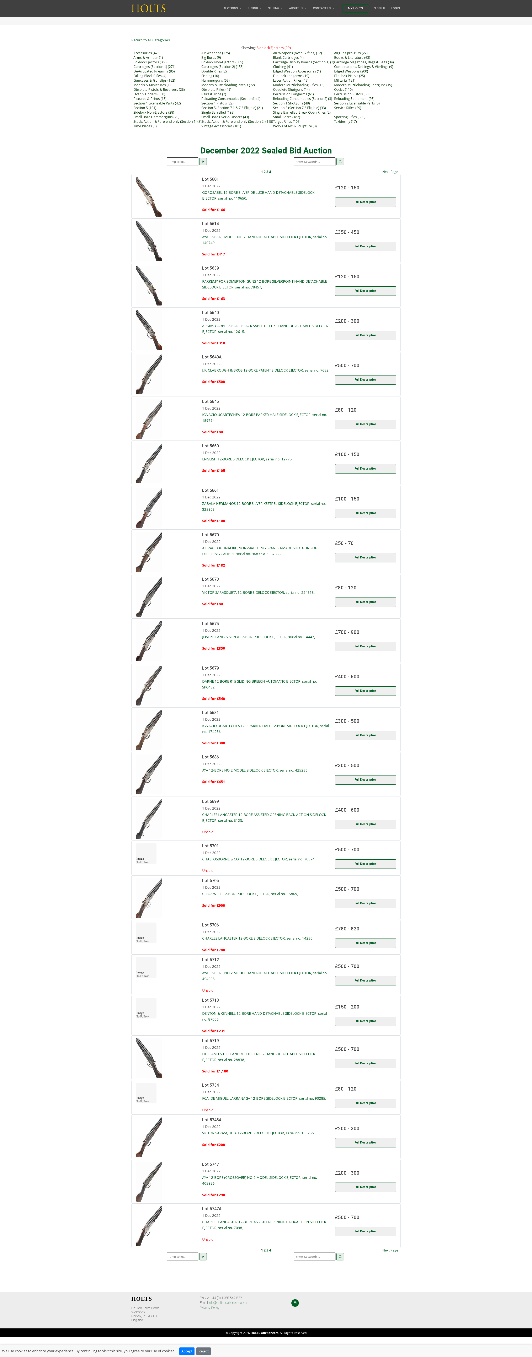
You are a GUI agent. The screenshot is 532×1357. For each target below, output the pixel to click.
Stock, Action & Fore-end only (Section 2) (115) (237, 121)
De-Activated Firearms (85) (154, 71)
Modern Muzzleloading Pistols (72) (228, 85)
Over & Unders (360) (149, 94)
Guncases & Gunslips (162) (154, 80)
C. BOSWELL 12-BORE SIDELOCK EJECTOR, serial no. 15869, (250, 893)
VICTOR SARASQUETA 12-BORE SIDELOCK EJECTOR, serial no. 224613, (258, 592)
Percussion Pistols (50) (351, 94)
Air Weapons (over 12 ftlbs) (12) (297, 53)
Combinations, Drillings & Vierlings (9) (363, 66)
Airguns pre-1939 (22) (351, 53)
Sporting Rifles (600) (349, 117)
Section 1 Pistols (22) (217, 103)
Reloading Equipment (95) (354, 98)
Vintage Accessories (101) (221, 126)
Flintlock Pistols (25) (349, 76)
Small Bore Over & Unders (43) (225, 117)
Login (395, 8)
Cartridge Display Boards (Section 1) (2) (303, 62)
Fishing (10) (210, 76)
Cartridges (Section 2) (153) (222, 66)
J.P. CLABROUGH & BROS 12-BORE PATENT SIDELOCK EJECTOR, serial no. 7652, (265, 370)
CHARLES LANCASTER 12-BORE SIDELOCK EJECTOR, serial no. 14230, (257, 938)
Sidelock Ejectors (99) (274, 47)
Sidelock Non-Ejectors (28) (153, 112)
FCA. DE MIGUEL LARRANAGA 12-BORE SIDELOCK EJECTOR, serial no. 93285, (264, 1098)
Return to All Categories (150, 39)
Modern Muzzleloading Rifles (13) (298, 85)
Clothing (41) (283, 66)
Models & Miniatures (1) (152, 85)
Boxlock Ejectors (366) (150, 62)
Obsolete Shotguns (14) (291, 89)
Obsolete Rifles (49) (216, 89)
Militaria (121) (344, 80)
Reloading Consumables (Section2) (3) (302, 98)
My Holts (355, 8)
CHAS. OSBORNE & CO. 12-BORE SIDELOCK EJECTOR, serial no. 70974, (258, 858)
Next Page (390, 171)
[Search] (340, 161)
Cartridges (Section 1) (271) (154, 66)
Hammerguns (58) (215, 80)
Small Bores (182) (286, 117)
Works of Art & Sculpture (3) (295, 126)
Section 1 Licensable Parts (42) (157, 103)
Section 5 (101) (144, 108)
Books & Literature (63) (352, 57)
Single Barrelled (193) (217, 112)
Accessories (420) (146, 53)
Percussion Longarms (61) (293, 94)
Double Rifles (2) (214, 71)
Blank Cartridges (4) (288, 57)
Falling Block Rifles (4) (149, 76)
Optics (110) (343, 89)
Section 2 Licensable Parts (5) (357, 103)
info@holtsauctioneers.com (227, 1303)
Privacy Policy (209, 1308)
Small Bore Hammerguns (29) (156, 117)
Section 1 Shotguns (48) (291, 103)
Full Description (366, 202)
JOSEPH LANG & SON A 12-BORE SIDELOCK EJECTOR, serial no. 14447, (258, 636)
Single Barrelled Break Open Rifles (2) (302, 112)
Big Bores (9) (211, 57)
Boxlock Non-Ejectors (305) (222, 62)
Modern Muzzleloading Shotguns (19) (363, 85)
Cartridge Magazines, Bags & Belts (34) (364, 62)
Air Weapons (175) (215, 53)
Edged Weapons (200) (351, 71)
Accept (186, 1350)
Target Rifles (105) (286, 121)
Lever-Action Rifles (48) (290, 80)
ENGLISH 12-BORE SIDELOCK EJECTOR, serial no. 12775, (247, 458)
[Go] (203, 161)
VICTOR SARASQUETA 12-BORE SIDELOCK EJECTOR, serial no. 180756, (258, 1132)
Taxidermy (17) (345, 121)
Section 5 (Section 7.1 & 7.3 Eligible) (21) (232, 108)
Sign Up (379, 8)
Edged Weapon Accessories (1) (297, 71)
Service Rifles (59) (347, 108)
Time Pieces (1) (145, 126)
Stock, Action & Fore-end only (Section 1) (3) (167, 121)
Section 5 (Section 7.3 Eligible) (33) (299, 108)
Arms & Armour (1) (148, 57)
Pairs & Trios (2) (213, 94)
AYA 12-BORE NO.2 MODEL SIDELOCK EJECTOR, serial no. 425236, (255, 770)
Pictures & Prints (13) (149, 98)
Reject (203, 1350)
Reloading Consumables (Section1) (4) (230, 98)
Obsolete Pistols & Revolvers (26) (159, 89)
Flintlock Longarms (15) (291, 76)
